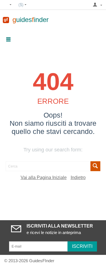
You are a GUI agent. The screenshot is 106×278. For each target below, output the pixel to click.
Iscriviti (82, 246)
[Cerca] (95, 166)
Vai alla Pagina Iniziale (44, 177)
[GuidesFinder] (6, 19)
